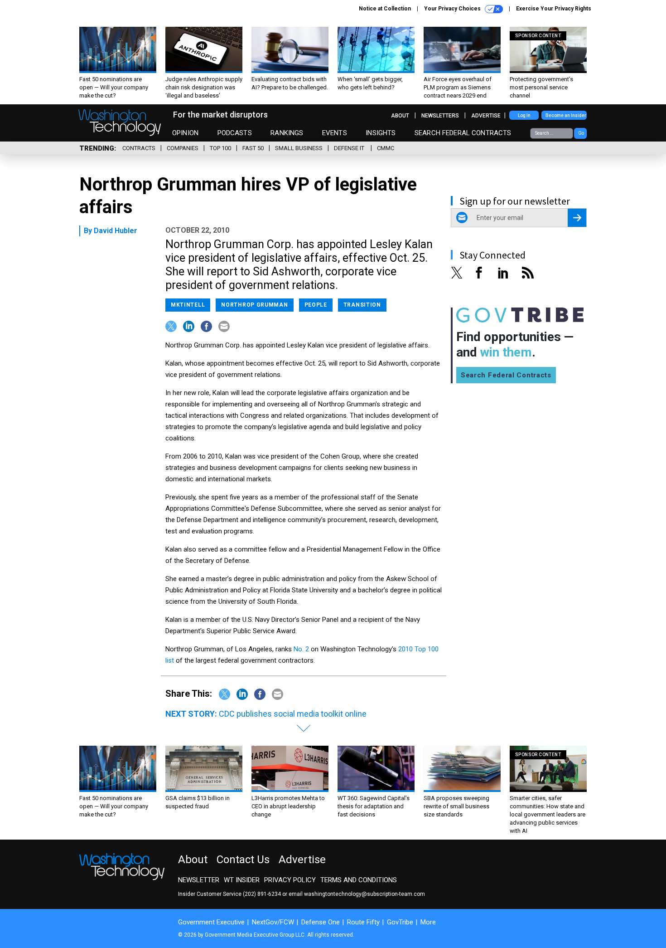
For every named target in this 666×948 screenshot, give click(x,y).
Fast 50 (253, 148)
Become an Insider (565, 115)
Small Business (299, 148)
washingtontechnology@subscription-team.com (364, 894)
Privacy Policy (290, 880)
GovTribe (400, 922)
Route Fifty (363, 922)
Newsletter (198, 880)
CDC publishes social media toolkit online (293, 713)
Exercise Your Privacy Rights (553, 8)
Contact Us (243, 859)
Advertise (486, 115)
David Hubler (115, 230)
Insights (381, 133)
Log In (524, 115)
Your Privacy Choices (453, 8)
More (428, 922)
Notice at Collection (385, 8)
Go (581, 133)
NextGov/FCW (273, 922)
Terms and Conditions (358, 880)
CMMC (385, 148)
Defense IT (350, 148)
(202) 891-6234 (262, 894)
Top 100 (220, 148)
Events (334, 133)
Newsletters (440, 115)
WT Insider (242, 880)
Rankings (286, 133)
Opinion (185, 133)
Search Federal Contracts (463, 133)
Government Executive (211, 922)
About (400, 115)
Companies (182, 148)
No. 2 (301, 649)
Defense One (320, 922)
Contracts (138, 148)
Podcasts (234, 133)
